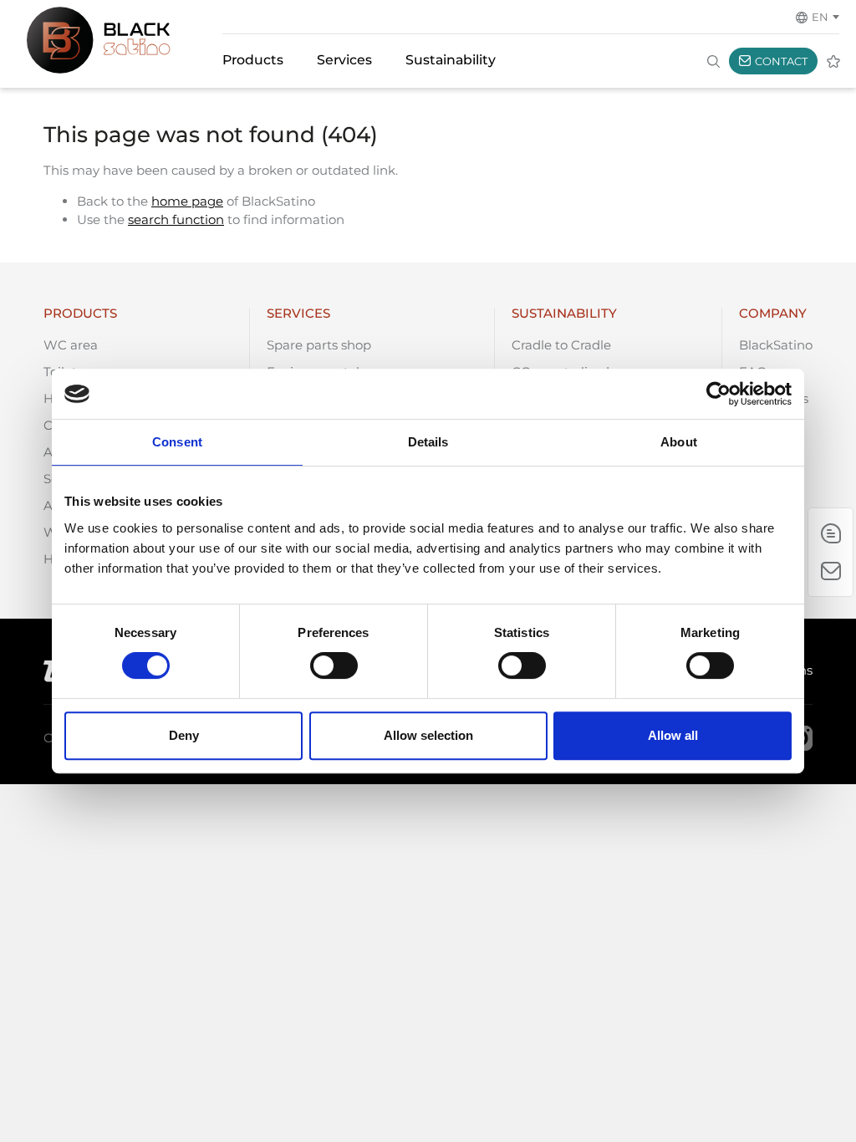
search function (176, 219)
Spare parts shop (319, 345)
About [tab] (678, 442)
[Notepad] (833, 61)
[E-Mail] (830, 533)
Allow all (673, 735)
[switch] (334, 665)
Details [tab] (428, 442)
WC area (70, 345)
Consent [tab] (177, 442)
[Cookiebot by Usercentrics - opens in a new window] (718, 393)
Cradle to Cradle (561, 345)
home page (187, 201)
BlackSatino (776, 345)
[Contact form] (830, 571)
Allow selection (428, 735)
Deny (184, 735)
